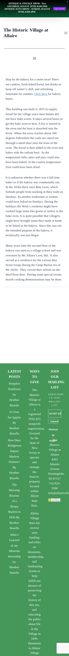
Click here (41, 94)
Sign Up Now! (59, 9)
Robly (52, 441)
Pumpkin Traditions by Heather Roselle (14, 394)
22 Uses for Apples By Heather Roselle (14, 422)
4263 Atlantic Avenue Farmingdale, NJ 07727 (56, 469)
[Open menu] (65, 33)
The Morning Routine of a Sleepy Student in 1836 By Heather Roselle (14, 506)
